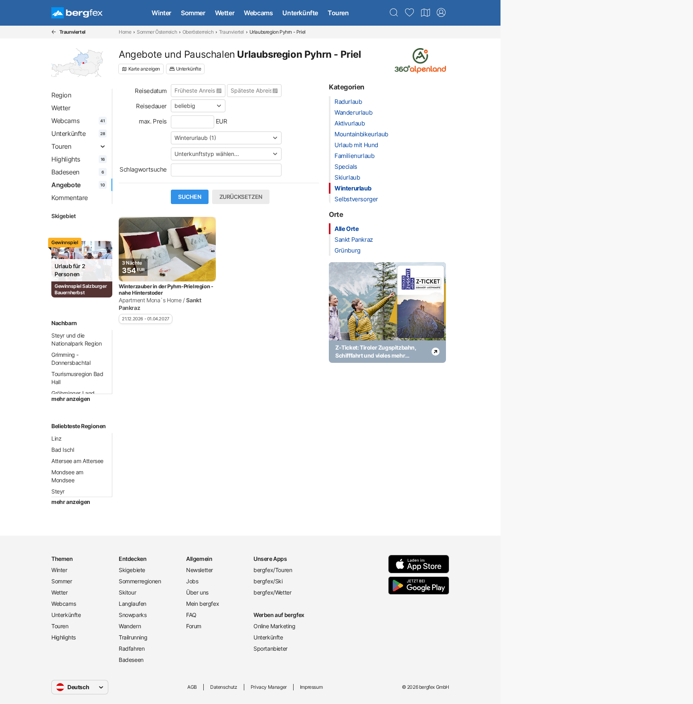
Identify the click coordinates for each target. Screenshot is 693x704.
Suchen (189, 197)
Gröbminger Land (73, 393)
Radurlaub (348, 101)
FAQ (191, 614)
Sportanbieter (270, 648)
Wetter (225, 13)
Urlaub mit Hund (356, 145)
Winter (161, 13)
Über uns (197, 592)
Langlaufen (132, 603)
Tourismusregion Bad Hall (77, 377)
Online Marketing (274, 626)
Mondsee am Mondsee (67, 476)
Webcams (258, 13)
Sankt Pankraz (353, 239)
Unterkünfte (300, 13)
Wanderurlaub (353, 112)
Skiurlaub (347, 177)
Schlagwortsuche (143, 169)
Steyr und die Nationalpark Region (76, 339)
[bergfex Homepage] (77, 12)
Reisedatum (151, 91)
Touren (338, 13)
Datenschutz (223, 687)
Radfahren (131, 648)
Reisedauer (151, 106)
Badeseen (131, 659)
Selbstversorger (356, 199)
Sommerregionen (140, 581)
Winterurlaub (352, 188)
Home (125, 32)
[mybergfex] (441, 13)
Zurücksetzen (240, 197)
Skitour (127, 592)
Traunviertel (231, 32)
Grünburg (347, 250)
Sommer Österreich (157, 32)
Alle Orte (346, 229)
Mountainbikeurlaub (361, 134)
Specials (345, 166)
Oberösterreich (197, 32)
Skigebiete (132, 569)
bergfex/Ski (268, 581)
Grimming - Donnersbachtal (70, 358)
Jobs (192, 581)
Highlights (63, 637)
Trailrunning (133, 637)
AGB (192, 687)
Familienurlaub (354, 156)
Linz (56, 438)
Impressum (311, 687)
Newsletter (199, 569)
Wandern (130, 626)
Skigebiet (63, 215)
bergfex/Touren (272, 569)
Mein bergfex (202, 603)
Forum (193, 626)
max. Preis (153, 121)
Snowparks (132, 614)
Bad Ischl (62, 449)
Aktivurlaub (349, 123)
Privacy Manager (269, 687)
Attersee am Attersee (77, 460)
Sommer (193, 13)
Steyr (58, 491)
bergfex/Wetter (272, 592)
